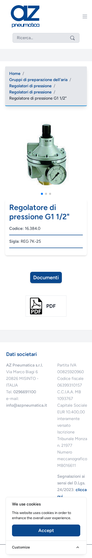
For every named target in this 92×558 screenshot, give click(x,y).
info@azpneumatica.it (26, 405)
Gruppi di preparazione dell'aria (38, 79)
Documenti (46, 277)
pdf (51, 306)
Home (14, 73)
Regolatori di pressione (30, 85)
